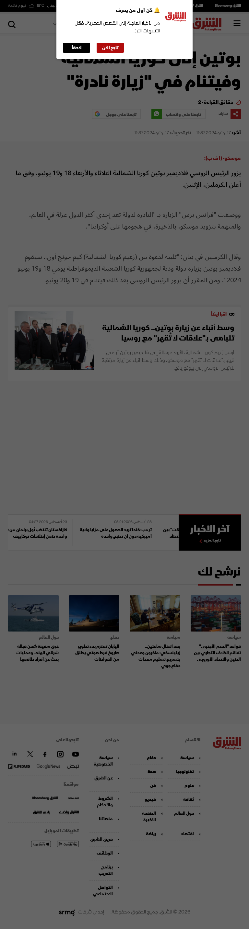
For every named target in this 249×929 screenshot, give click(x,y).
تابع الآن (110, 48)
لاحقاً (77, 48)
